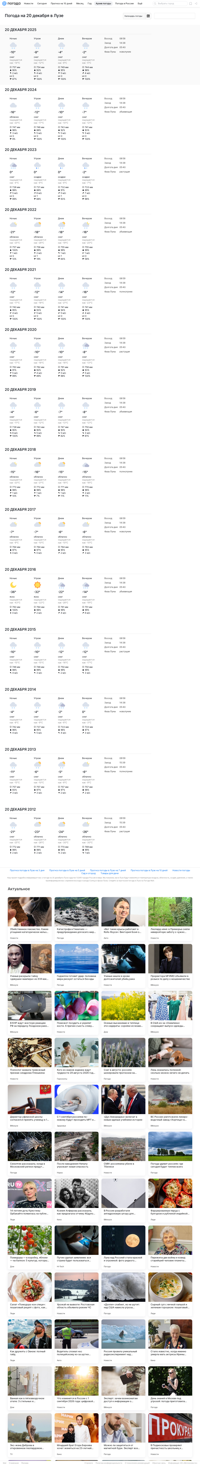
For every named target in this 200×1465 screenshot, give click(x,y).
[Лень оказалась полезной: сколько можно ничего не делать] (170, 1060)
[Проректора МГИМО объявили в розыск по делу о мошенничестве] (170, 966)
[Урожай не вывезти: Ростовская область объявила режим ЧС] (77, 1294)
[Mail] (4, 3)
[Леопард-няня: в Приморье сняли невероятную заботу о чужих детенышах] (170, 919)
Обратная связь (159, 1463)
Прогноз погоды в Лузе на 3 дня (27, 870)
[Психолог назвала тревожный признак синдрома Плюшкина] (30, 1060)
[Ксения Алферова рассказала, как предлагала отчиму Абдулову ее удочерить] (77, 1201)
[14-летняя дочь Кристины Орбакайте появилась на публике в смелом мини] (30, 1201)
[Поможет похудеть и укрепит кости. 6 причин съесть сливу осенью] (77, 1013)
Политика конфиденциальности (109, 1463)
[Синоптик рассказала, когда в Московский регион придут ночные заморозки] (30, 1154)
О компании (14, 1463)
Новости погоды (181, 870)
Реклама (24, 1463)
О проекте (88, 1463)
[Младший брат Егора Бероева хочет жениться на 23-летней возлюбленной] (77, 1435)
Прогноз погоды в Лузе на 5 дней (67, 870)
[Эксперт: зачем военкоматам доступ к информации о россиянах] (123, 1388)
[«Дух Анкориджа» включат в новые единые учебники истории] (123, 1107)
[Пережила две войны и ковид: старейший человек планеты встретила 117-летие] (170, 1248)
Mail (4, 1463)
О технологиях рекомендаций (137, 1463)
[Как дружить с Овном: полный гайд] (30, 1341)
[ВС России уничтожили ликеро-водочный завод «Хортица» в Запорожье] (170, 1107)
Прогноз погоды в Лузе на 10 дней (149, 870)
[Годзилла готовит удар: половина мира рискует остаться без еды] (77, 966)
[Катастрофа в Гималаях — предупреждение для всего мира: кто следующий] (77, 919)
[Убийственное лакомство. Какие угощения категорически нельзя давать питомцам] (30, 919)
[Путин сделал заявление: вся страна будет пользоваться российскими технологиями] (77, 1248)
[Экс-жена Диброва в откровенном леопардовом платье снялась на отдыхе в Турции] (30, 1435)
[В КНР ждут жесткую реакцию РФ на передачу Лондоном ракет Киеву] (30, 1013)
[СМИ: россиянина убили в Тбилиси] (123, 1154)
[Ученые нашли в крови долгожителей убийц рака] (123, 966)
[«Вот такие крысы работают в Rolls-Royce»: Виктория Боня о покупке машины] (123, 919)
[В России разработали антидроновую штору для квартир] (123, 1201)
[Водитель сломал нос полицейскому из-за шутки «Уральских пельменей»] (77, 1341)
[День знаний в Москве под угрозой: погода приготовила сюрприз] (170, 1388)
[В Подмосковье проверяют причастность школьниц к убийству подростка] (170, 1435)
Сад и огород (88, 873)
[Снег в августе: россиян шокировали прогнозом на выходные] (123, 1060)
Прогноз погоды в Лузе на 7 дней (108, 870)
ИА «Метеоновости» (188, 1463)
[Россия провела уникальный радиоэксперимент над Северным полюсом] (123, 1341)
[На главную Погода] (13, 3)
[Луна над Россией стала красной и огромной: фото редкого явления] (123, 1248)
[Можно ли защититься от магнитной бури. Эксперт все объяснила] (123, 1435)
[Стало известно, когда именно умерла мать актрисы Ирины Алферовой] (170, 1341)
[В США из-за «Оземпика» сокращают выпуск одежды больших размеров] (170, 1013)
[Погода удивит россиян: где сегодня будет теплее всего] (170, 1154)
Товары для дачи (110, 873)
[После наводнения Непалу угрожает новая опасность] (77, 1154)
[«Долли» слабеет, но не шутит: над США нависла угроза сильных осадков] (123, 1294)
